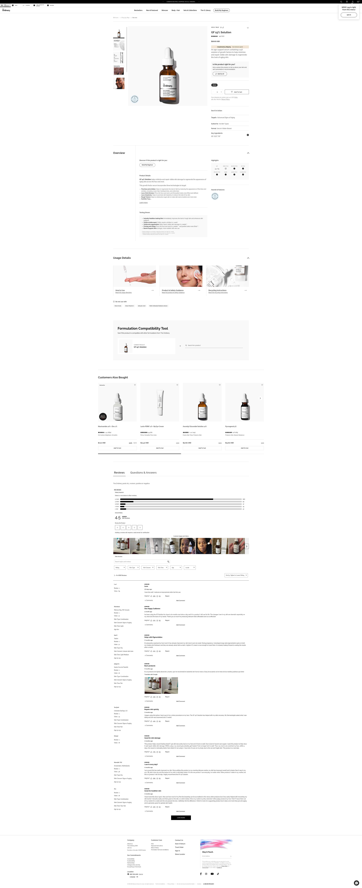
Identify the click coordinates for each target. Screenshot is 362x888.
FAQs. (236, 97)
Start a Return (180, 844)
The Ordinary (6, 5)
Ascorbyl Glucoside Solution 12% (195, 426)
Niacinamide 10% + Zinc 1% (107, 426)
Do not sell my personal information (186, 884)
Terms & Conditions (160, 884)
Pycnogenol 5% (230, 426)
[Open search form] (341, 1)
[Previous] (163, 2)
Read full (123, 292)
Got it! (349, 15)
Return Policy (155, 847)
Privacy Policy (224, 866)
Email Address (206, 856)
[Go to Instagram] (206, 873)
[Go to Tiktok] (218, 873)
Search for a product (194, 345)
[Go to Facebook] (201, 873)
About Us (130, 843)
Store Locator (180, 854)
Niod (16, 5)
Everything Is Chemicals (134, 867)
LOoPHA (28, 5)
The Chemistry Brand (40, 5)
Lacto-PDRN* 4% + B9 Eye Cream (152, 426)
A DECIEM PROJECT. (208, 884)
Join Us (129, 847)
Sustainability (131, 861)
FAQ (152, 843)
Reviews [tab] (119, 472)
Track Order (179, 847)
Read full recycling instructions (218, 292)
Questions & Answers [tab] (143, 472)
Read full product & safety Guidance (173, 292)
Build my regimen (147, 165)
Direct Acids (118, 306)
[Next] (199, 2)
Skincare (115, 17)
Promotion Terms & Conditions (160, 849)
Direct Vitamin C (129, 306)
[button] (152, 10)
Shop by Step (125, 17)
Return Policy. (225, 99)
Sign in (177, 851)
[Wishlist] (248, 27)
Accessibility (130, 859)
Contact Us (219, 867)
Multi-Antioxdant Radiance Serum (158, 306)
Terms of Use (205, 867)
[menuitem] (5, 5)
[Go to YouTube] (212, 873)
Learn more (143, 203)
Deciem (52, 5)
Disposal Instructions (157, 845)
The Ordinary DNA (132, 845)
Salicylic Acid (141, 306)
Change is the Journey (133, 865)
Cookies (199, 884)
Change (141, 874)
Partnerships (130, 863)
